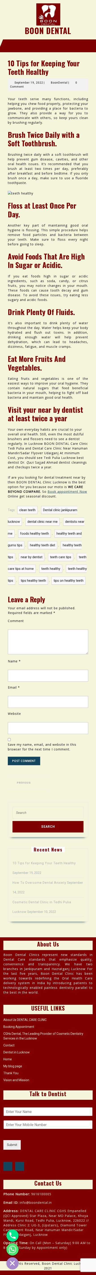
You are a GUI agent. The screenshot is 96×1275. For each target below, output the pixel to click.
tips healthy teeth (33, 581)
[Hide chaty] (12, 1263)
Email (14, 687)
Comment (16, 621)
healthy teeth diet (42, 545)
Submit (12, 1145)
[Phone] (12, 1236)
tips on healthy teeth (68, 581)
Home (7, 1059)
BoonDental (59, 82)
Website (14, 713)
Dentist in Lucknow (16, 1052)
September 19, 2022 (29, 82)
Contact (9, 1045)
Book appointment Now (67, 491)
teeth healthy (50, 569)
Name (14, 661)
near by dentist (31, 557)
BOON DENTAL (48, 30)
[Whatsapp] (12, 1249)
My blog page (12, 1066)
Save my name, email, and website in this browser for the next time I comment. (42, 746)
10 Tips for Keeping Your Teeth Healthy (44, 863)
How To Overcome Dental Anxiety (39, 882)
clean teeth (27, 510)
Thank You (11, 1073)
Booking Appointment (18, 1027)
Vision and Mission (16, 1080)
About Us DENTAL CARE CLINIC (25, 1020)
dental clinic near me (42, 522)
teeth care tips (60, 557)
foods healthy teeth (34, 534)
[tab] (40, 46)
